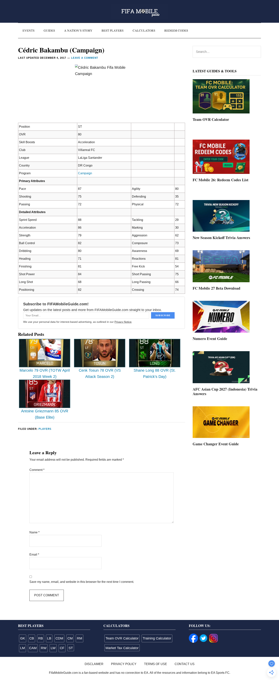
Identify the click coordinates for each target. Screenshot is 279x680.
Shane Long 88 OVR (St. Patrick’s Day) (155, 373)
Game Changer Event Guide (216, 444)
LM (22, 648)
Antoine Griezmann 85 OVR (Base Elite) (44, 414)
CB (31, 638)
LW (53, 648)
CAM (33, 648)
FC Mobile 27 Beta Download (216, 288)
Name (34, 532)
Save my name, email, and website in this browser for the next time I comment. (81, 581)
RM (79, 638)
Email (34, 554)
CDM (59, 638)
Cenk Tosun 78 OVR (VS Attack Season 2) (100, 373)
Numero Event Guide (210, 338)
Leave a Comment (84, 57)
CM (70, 638)
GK (22, 638)
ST (71, 648)
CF (62, 648)
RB (40, 638)
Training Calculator (157, 638)
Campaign (85, 173)
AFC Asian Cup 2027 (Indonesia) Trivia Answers (225, 391)
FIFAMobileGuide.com (139, 11)
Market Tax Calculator (122, 648)
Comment (36, 469)
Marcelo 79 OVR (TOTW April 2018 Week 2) (45, 373)
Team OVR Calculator (211, 119)
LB (49, 638)
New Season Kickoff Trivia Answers (221, 237)
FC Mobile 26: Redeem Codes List (220, 180)
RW (43, 648)
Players (45, 429)
